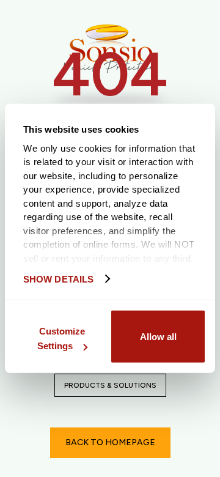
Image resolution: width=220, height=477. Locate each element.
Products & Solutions (110, 385)
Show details (58, 278)
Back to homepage (110, 442)
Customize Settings (61, 338)
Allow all (158, 336)
